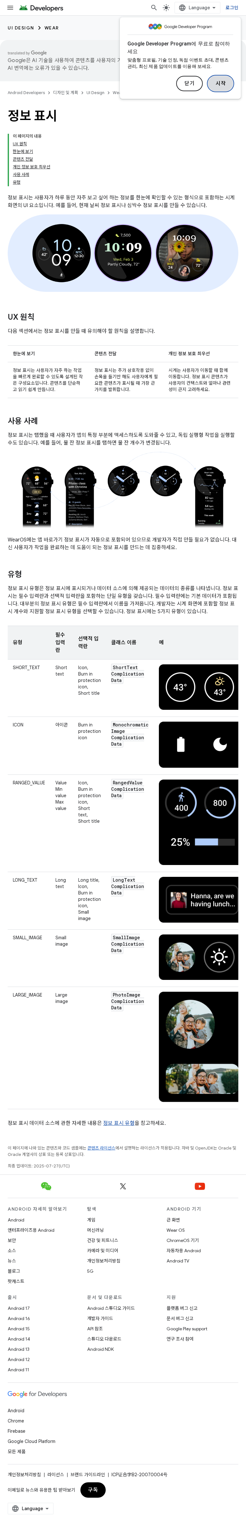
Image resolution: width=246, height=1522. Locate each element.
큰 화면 (173, 1220)
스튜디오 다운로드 (104, 1339)
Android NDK (100, 1349)
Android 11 (18, 1370)
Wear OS (176, 1230)
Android (16, 1220)
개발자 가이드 (100, 1318)
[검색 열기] (154, 8)
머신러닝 (95, 1230)
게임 (91, 1220)
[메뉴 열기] (10, 7)
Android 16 (19, 1318)
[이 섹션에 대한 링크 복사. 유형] (28, 575)
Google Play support (187, 1329)
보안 (12, 1240)
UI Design (21, 28)
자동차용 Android (184, 1251)
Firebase (16, 1431)
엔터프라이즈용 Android (31, 1230)
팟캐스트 (16, 1281)
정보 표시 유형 (119, 1123)
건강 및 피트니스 (102, 1240)
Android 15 (19, 1329)
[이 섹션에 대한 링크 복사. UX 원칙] (40, 318)
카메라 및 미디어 (102, 1251)
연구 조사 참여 (180, 1339)
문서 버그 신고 (180, 1318)
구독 (93, 1490)
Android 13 (18, 1349)
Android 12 (19, 1359)
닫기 (189, 83)
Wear (52, 28)
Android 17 (19, 1308)
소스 (12, 1251)
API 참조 (95, 1329)
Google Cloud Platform (31, 1441)
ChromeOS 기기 (183, 1240)
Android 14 (19, 1339)
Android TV (178, 1261)
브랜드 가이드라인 (87, 1474)
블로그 (14, 1271)
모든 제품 (17, 1451)
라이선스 (55, 1474)
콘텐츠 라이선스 (101, 1148)
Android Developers (26, 92)
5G (90, 1271)
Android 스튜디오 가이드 (111, 1308)
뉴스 (12, 1261)
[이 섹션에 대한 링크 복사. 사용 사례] (44, 422)
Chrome (16, 1421)
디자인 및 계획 (65, 92)
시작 (221, 83)
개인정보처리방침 (103, 1261)
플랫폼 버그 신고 (182, 1308)
